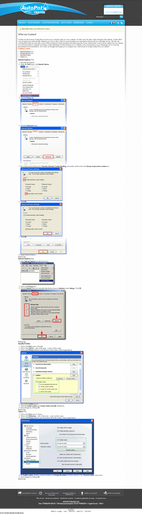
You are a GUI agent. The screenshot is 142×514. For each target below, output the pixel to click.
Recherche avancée (66, 498)
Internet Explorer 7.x (26, 51)
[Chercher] (121, 16)
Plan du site (40, 498)
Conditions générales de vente (85, 498)
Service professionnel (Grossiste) (51, 494)
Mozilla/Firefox (25, 55)
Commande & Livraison (29, 493)
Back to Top (22, 257)
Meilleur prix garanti (90, 493)
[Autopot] (34, 9)
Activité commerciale (113, 493)
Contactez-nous (101, 498)
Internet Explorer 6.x (26, 53)
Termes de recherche (52, 498)
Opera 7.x (23, 57)
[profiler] (71, 509)
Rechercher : (94, 16)
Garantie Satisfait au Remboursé (69, 493)
